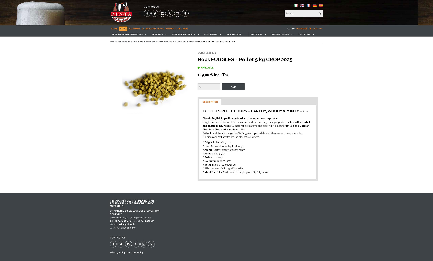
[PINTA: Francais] (308, 6)
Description (210, 102)
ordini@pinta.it (126, 224)
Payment (170, 28)
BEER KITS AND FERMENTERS (127, 34)
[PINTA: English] (302, 6)
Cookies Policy (135, 252)
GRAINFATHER (233, 34)
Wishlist (301, 28)
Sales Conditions (153, 28)
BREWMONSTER (280, 34)
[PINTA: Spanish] (321, 6)
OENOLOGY (304, 34)
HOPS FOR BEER (149, 41)
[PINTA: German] (315, 6)
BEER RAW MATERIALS (183, 34)
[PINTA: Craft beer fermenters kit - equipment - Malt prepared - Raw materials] (121, 23)
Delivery (183, 28)
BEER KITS (157, 34)
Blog (123, 28)
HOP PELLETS (166, 41)
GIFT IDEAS (256, 34)
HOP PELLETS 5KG (184, 41)
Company (134, 28)
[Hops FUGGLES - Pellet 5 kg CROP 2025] (154, 88)
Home (114, 28)
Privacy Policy (117, 252)
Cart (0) (317, 28)
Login (291, 28)
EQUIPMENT (210, 34)
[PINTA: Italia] (296, 6)
